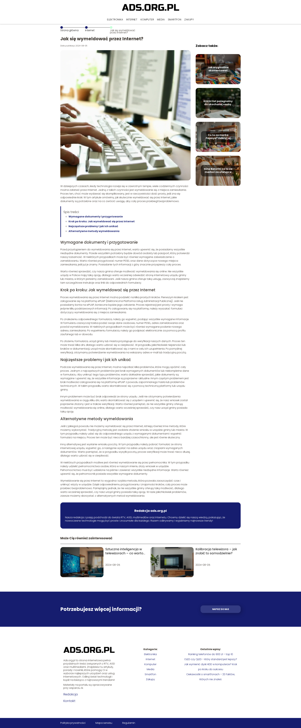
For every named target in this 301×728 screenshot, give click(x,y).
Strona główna (69, 30)
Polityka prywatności (72, 723)
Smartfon (174, 19)
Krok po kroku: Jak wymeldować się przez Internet (102, 221)
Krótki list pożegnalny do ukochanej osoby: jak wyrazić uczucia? (218, 103)
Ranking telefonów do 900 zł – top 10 (210, 654)
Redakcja (70, 694)
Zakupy (189, 19)
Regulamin (128, 723)
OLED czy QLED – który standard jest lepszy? (210, 659)
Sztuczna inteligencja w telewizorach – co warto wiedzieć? (124, 551)
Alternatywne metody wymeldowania (94, 231)
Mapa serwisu (103, 723)
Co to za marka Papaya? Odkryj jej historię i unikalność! (218, 137)
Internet (131, 19)
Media (161, 19)
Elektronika (115, 19)
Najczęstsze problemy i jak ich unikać (93, 226)
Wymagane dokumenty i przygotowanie (96, 216)
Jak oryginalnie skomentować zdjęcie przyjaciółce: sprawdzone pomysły (218, 69)
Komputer (147, 19)
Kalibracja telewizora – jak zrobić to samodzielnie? (216, 551)
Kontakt (69, 701)
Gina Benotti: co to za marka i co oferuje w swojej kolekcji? (218, 170)
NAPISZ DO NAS (220, 609)
